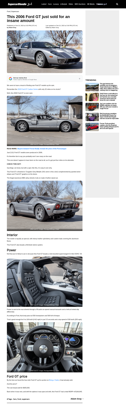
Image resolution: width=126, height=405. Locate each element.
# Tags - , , (18, 399)
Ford (8, 11)
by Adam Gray (11, 27)
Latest (44, 4)
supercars (26, 399)
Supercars (15, 11)
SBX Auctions (80, 4)
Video (71, 4)
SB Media (90, 4)
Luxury (56, 4)
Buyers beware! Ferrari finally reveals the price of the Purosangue (42, 149)
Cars (50, 4)
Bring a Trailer (54, 380)
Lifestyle (63, 4)
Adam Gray (55, 27)
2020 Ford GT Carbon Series (28, 89)
